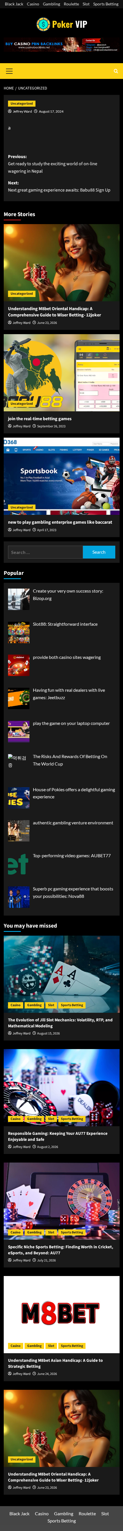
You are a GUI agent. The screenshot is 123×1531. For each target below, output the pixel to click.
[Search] (116, 71)
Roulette (71, 3)
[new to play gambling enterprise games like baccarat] (62, 476)
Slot (86, 3)
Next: (59, 187)
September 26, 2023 (51, 426)
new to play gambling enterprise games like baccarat (60, 522)
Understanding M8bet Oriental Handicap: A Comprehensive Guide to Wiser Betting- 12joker (54, 312)
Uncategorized (22, 103)
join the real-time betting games (40, 419)
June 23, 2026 (47, 322)
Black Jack (14, 3)
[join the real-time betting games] (62, 372)
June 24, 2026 (47, 1373)
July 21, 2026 (46, 1260)
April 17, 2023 (46, 530)
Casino (33, 3)
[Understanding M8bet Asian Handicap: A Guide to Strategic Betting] (62, 1314)
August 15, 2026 (48, 1033)
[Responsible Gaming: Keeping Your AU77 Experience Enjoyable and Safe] (62, 1087)
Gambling (51, 3)
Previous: (52, 164)
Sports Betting (105, 3)
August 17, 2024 (51, 111)
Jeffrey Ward (22, 111)
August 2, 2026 (47, 1147)
